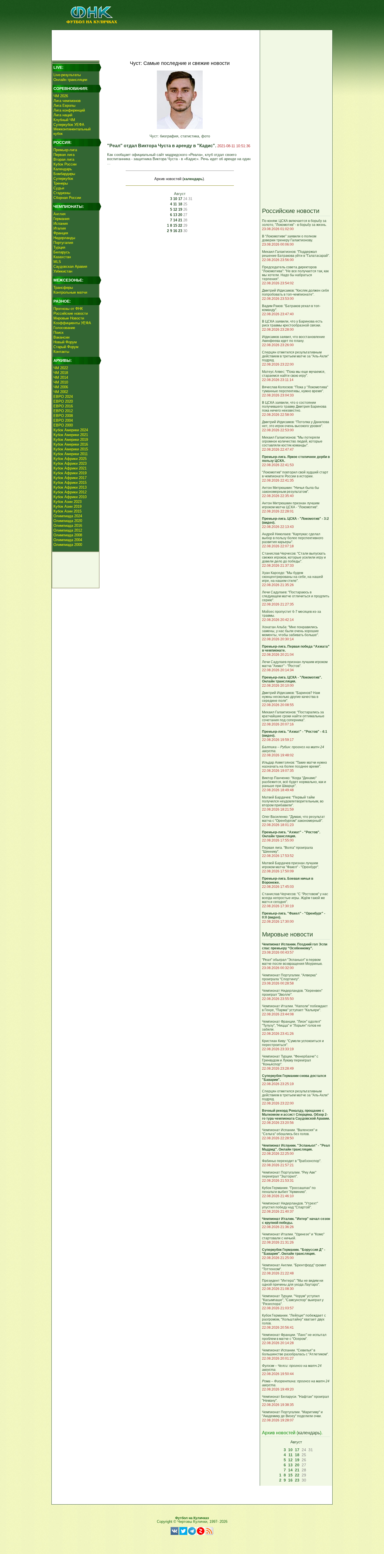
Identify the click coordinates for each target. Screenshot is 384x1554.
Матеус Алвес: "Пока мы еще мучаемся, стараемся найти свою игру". (293, 374)
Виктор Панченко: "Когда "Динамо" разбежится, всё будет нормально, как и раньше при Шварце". (294, 782)
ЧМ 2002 (60, 392)
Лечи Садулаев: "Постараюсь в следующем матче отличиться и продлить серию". (295, 596)
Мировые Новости (68, 318)
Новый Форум (65, 342)
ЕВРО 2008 (63, 416)
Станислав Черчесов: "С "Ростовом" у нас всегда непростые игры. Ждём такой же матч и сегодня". (295, 898)
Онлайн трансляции (70, 80)
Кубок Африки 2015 (70, 482)
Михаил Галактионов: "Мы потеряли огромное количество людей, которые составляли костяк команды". (292, 441)
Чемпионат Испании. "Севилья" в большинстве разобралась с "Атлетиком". (295, 1352)
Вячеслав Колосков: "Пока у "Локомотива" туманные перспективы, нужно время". (295, 389)
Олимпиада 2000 (67, 545)
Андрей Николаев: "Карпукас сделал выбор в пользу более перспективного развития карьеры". (292, 538)
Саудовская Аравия (70, 266)
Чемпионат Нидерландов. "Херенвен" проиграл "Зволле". (292, 993)
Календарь (62, 169)
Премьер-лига (65, 150)
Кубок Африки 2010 (70, 497)
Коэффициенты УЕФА (72, 323)
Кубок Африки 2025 (70, 459)
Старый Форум (65, 347)
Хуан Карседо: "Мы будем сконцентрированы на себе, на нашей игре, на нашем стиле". (292, 577)
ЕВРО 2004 (63, 420)
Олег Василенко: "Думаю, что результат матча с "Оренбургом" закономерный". (293, 819)
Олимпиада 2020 (67, 521)
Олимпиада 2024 (67, 516)
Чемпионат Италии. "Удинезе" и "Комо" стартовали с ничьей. (293, 1236)
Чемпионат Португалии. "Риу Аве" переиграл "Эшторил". (289, 1174)
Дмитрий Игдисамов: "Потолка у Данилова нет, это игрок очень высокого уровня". (295, 424)
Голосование (64, 328)
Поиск (58, 332)
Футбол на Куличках (192, 1518)
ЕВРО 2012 (63, 411)
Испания (60, 223)
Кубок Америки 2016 (70, 444)
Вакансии (61, 337)
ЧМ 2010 (60, 382)
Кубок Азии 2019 (67, 506)
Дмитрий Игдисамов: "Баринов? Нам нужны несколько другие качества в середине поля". (291, 697)
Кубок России (64, 164)
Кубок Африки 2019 (70, 473)
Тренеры (60, 183)
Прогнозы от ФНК (68, 309)
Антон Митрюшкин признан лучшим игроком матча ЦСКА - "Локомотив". (290, 505)
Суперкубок (63, 178)
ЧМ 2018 (60, 373)
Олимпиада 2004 (67, 540)
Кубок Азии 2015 (67, 511)
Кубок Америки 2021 (70, 435)
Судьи (58, 188)
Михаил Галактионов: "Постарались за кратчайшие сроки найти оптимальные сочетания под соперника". (293, 716)
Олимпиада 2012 (67, 530)
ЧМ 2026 (60, 96)
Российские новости (70, 313)
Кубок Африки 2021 (70, 468)
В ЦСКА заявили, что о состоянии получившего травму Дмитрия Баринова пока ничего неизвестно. (294, 406)
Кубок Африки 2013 (70, 487)
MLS (57, 262)
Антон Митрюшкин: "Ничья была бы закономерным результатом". (290, 490)
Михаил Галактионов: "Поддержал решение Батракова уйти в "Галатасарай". (296, 254)
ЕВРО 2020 (63, 401)
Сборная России (67, 198)
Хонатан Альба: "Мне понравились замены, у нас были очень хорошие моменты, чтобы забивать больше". (290, 631)
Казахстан (62, 257)
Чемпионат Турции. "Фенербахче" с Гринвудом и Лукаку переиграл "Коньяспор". (290, 1060)
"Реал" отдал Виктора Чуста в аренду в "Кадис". (162, 145)
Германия (61, 219)
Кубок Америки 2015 (70, 449)
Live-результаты (67, 75)
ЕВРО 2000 (63, 425)
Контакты (61, 352)
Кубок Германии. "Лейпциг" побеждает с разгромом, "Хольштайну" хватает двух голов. (294, 1319)
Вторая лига (63, 159)
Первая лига (63, 155)
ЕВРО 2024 (63, 396)
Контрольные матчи (70, 292)
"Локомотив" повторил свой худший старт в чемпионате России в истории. (295, 474)
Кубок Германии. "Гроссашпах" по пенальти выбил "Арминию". (289, 1190)
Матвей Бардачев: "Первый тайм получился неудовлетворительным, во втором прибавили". (293, 801)
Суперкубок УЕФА (68, 124)
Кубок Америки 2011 (70, 454)
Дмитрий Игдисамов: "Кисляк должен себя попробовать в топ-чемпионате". (295, 292)
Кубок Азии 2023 (67, 502)
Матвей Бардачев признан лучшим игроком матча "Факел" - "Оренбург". (290, 865)
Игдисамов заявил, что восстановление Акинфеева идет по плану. (293, 339)
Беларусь (61, 252)
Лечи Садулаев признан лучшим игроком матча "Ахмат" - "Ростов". (294, 664)
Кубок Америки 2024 (70, 430)
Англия (59, 214)
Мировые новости (287, 934)
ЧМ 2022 (60, 368)
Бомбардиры (64, 174)
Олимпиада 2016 (67, 525)
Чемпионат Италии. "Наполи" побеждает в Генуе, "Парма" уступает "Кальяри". (295, 1008)
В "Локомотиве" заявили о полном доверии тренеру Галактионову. (289, 238)
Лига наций (62, 115)
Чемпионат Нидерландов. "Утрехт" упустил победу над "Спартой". (290, 1205)
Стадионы (61, 193)
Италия (59, 228)
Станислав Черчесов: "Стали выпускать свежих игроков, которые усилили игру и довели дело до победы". (294, 557)
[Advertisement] (155, 43)
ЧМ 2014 (60, 377)
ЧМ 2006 (60, 387)
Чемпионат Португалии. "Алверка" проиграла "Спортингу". (289, 977)
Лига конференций (69, 110)
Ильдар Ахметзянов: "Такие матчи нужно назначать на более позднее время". (294, 764)
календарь (193, 179)
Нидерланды (64, 238)
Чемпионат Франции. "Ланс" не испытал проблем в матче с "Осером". (294, 1337)
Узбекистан (62, 271)
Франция (60, 233)
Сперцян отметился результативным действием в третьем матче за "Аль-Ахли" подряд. (295, 356)
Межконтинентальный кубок (72, 131)
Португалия (63, 243)
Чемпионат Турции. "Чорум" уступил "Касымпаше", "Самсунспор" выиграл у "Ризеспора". (293, 1300)
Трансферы (63, 287)
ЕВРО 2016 (63, 406)
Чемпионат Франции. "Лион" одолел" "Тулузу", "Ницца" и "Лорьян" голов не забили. (291, 1025)
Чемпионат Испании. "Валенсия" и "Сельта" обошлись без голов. (289, 1132)
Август (180, 194)
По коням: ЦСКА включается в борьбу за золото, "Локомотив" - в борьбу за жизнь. (294, 223)
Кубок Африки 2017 (70, 478)
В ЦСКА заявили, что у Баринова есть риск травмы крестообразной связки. (292, 323)
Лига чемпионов (67, 101)
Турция (59, 247)
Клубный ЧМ (64, 120)
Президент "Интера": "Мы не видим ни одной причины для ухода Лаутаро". (292, 1283)
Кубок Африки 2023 (70, 463)
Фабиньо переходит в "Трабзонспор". (291, 1161)
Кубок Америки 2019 (70, 439)
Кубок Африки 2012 (70, 492)
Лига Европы (64, 105)
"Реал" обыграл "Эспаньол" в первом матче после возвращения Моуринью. (292, 962)
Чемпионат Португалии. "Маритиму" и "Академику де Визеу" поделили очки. (292, 1414)
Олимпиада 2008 (67, 535)
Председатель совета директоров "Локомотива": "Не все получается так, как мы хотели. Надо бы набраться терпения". (295, 273)
